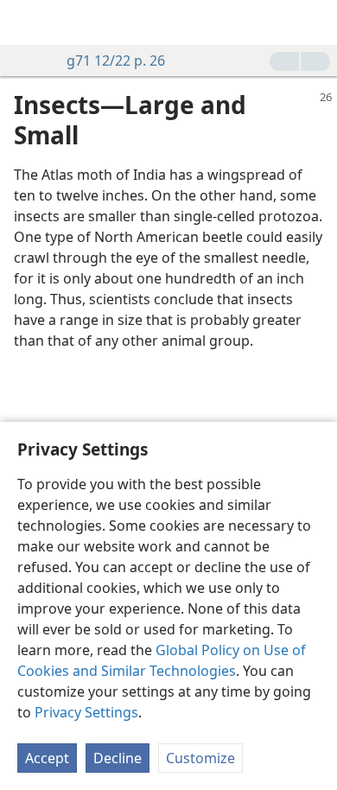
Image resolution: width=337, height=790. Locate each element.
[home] (25, 22)
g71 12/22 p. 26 (116, 60)
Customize (200, 758)
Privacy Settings (86, 712)
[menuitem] (25, 22)
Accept (47, 758)
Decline (117, 758)
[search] (315, 22)
